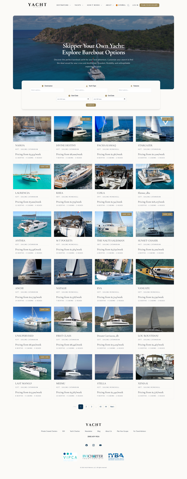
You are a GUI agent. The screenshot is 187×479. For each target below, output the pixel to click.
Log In (135, 5)
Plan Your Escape (149, 5)
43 (100, 407)
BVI (63, 431)
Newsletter (88, 431)
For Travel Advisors (139, 431)
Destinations (63, 5)
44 (106, 407)
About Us (109, 431)
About (109, 5)
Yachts (78, 5)
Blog (98, 431)
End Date (111, 95)
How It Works (93, 5)
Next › (112, 407)
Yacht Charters (75, 431)
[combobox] (47, 90)
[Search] (129, 5)
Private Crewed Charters (49, 431)
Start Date (74, 95)
